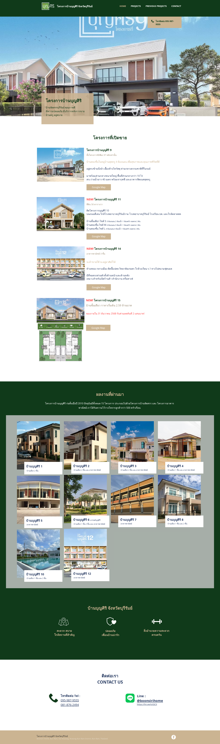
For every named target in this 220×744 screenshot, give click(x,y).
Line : (141, 696)
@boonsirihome (150, 700)
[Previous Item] (5, 67)
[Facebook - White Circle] (173, 737)
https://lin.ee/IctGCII (147, 704)
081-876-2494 (70, 705)
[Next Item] (215, 67)
